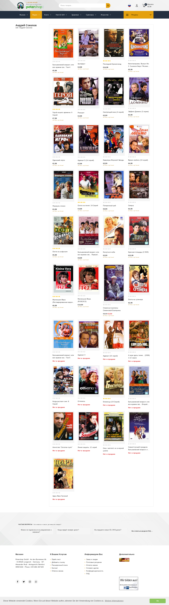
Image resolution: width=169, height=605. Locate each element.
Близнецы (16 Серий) (111, 402)
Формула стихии (59, 206)
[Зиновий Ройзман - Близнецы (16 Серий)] (114, 380)
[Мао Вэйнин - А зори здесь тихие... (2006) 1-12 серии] (139, 334)
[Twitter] (24, 582)
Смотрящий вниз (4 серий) (113, 112)
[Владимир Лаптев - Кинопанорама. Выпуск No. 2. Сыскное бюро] (139, 42)
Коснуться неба (109, 252)
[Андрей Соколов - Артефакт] (88, 43)
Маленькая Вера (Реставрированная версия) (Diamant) (63, 302)
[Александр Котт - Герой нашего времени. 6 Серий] (63, 91)
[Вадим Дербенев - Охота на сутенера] (139, 278)
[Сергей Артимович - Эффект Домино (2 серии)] (139, 90)
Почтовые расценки (94, 562)
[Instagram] (30, 582)
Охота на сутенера (135, 299)
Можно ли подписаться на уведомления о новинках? (36, 531)
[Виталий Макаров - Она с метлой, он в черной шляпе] (114, 426)
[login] (137, 5)
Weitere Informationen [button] (114, 601)
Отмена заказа (57, 571)
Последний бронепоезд (112, 64)
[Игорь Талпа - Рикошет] (88, 91)
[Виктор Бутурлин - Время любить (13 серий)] (139, 139)
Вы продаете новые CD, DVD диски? (108, 530)
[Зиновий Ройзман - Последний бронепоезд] (114, 43)
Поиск (108, 5)
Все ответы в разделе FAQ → (142, 531)
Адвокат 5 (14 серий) (86, 160)
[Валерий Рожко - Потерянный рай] (114, 184)
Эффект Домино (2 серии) (138, 111)
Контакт (55, 568)
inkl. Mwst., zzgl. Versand (58, 72)
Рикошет (81, 113)
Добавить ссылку (58, 562)
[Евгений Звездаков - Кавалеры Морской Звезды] (114, 139)
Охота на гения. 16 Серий (88, 205)
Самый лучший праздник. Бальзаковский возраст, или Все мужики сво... (138, 449)
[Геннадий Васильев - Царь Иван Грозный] (63, 474)
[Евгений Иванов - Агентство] (63, 426)
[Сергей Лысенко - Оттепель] (88, 380)
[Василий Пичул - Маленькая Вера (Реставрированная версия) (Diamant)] (63, 279)
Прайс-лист (56, 559)
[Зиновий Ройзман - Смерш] (139, 184)
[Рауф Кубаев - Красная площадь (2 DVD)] (139, 231)
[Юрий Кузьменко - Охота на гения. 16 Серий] (88, 184)
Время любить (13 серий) (138, 160)
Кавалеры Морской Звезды (113, 160)
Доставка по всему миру (34, 4)
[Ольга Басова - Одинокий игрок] (63, 139)
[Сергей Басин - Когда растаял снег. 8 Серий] (63, 380)
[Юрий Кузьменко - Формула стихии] (63, 185)
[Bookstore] (30, 5)
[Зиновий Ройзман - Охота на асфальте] (63, 230)
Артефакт (81, 64)
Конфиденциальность (94, 571)
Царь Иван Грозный (60, 496)
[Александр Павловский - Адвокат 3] (88, 334)
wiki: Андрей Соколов (24, 28)
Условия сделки (92, 568)
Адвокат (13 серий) (110, 356)
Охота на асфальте (60, 252)
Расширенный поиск (60, 565)
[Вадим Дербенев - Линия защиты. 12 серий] (88, 426)
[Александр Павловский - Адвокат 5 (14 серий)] (88, 139)
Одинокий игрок (59, 160)
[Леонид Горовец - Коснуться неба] (114, 231)
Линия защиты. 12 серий (87, 447)
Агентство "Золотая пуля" (62, 447)
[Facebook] (18, 582)
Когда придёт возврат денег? (68, 530)
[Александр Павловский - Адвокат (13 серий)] (114, 335)
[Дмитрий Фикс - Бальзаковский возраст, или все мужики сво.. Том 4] (63, 43)
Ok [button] (157, 601)
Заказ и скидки (92, 559)
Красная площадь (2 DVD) (138, 252)
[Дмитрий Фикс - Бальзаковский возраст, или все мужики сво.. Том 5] (63, 334)
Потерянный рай (109, 206)
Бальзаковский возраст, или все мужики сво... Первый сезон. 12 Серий (88, 254)
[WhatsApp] (36, 582)
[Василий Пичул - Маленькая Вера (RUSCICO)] (88, 278)
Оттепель (81, 401)
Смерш (131, 205)
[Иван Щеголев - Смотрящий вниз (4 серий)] (114, 91)
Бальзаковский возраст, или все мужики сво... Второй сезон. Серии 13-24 (138, 404)
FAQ (88, 574)
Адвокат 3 (81, 355)
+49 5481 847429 (32, 2)
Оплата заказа (92, 565)
